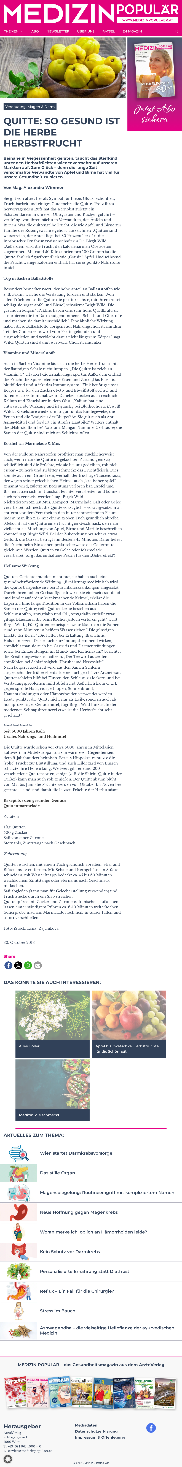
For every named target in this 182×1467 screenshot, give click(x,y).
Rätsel (108, 31)
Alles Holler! (29, 1046)
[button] (176, 31)
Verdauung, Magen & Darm (30, 107)
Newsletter (58, 31)
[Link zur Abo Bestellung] (154, 84)
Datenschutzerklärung (96, 1431)
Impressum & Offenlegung (100, 1437)
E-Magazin (132, 31)
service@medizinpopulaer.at (29, 1451)
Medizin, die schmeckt (39, 1115)
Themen (11, 31)
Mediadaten (86, 1425)
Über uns (86, 31)
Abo (35, 31)
